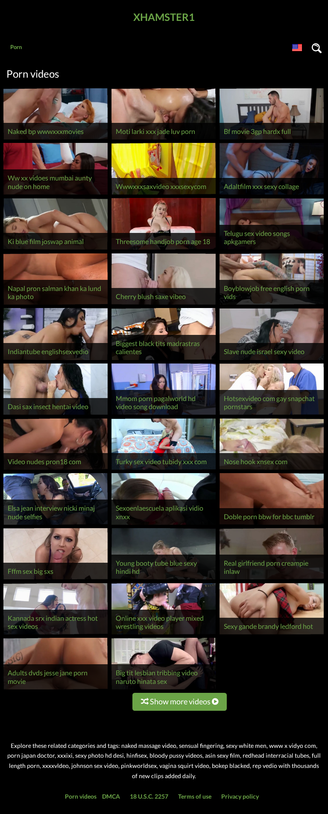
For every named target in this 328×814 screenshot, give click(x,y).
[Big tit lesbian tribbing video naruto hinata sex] (163, 689)
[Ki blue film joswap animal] (55, 249)
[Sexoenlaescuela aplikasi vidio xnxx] (163, 524)
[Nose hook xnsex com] (272, 469)
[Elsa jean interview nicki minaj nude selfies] (55, 524)
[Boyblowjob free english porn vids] (272, 304)
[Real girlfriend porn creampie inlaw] (272, 579)
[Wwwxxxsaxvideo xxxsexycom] (163, 194)
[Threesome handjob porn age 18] (163, 249)
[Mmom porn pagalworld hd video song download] (163, 414)
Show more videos (180, 701)
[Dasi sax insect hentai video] (55, 414)
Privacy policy (240, 796)
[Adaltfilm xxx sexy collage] (272, 194)
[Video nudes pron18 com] (55, 469)
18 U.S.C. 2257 (149, 796)
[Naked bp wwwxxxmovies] (55, 139)
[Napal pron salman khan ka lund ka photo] (55, 304)
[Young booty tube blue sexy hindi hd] (163, 579)
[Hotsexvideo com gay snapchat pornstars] (272, 414)
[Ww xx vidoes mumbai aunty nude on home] (55, 194)
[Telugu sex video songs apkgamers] (272, 249)
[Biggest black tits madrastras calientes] (163, 360)
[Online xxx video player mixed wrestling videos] (163, 634)
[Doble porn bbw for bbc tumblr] (272, 524)
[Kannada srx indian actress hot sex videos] (55, 634)
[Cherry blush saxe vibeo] (163, 304)
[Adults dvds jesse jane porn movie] (55, 689)
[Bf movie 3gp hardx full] (272, 139)
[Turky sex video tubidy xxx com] (163, 469)
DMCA (111, 796)
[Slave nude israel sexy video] (272, 360)
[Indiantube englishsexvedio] (55, 360)
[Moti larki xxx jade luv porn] (163, 139)
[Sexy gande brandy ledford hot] (272, 634)
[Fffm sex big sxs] (55, 579)
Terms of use (194, 796)
